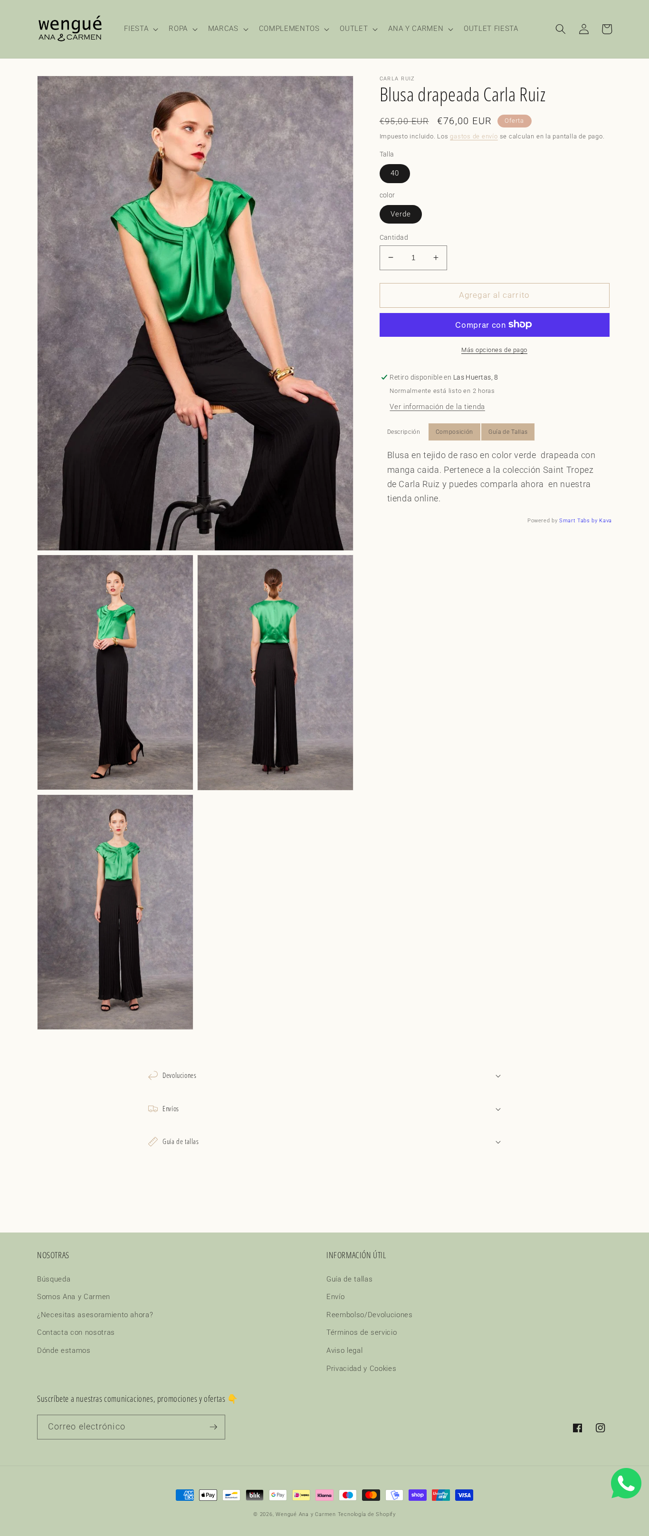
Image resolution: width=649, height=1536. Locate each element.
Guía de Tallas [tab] (507, 432)
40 (395, 173)
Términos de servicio (361, 1332)
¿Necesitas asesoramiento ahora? (95, 1315)
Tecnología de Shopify (367, 1514)
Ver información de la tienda (437, 406)
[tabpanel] (496, 477)
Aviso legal (344, 1350)
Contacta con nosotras (76, 1332)
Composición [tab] (454, 432)
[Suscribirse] (213, 1427)
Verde (401, 213)
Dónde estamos (64, 1350)
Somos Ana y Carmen (73, 1296)
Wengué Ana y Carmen (306, 1514)
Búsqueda (53, 1279)
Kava (605, 520)
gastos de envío (474, 136)
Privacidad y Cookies (361, 1368)
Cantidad (394, 237)
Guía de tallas (349, 1279)
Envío (335, 1296)
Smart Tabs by (579, 520)
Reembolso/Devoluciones (369, 1315)
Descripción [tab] (403, 432)
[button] (140, 29)
